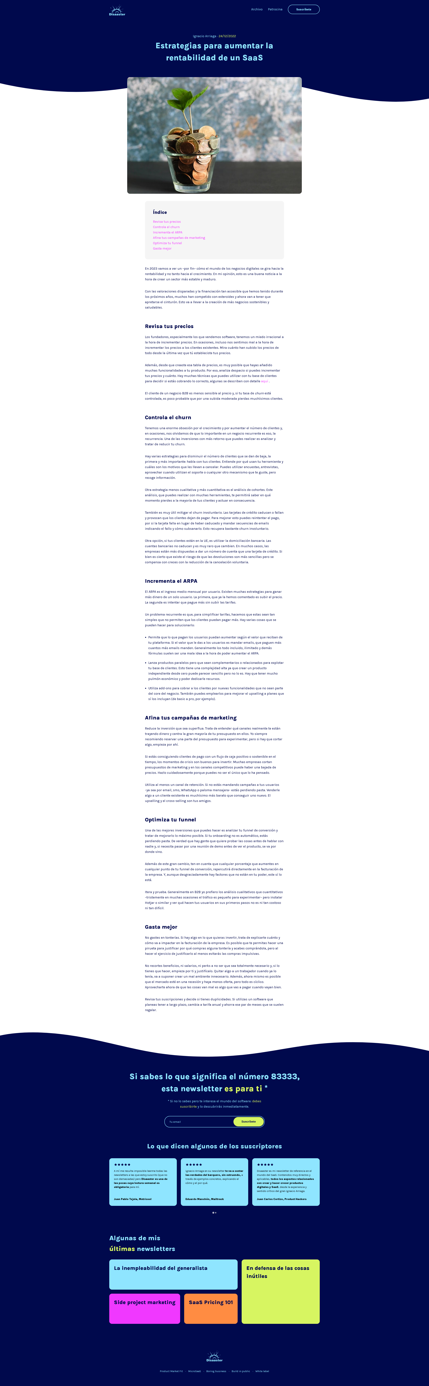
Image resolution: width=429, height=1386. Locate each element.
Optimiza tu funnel (167, 243)
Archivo (257, 9)
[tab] (213, 1212)
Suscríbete (303, 9)
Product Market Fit (171, 1371)
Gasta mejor (162, 248)
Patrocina (275, 9)
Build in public (241, 1371)
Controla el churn (166, 227)
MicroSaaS (194, 1371)
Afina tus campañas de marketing (179, 238)
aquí (265, 381)
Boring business (216, 1371)
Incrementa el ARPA (167, 232)
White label (262, 1371)
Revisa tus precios (167, 222)
